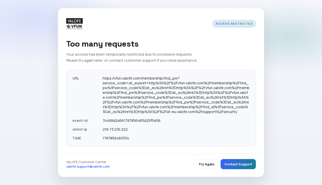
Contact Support (238, 164)
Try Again (206, 164)
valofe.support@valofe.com (88, 166)
